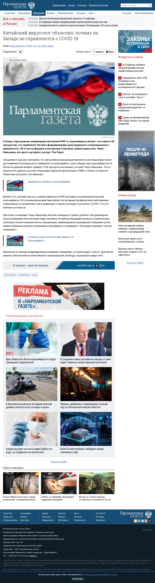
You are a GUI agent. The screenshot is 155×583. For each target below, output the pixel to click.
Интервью (63, 520)
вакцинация (24, 275)
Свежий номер (59, 5)
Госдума (126, 13)
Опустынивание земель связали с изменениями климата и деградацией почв (134, 228)
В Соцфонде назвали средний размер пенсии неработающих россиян (67, 22)
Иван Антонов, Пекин (18, 60)
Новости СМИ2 (58, 461)
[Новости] (98, 51)
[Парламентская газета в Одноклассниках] (146, 520)
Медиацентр (48, 520)
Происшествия (65, 13)
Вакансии (100, 520)
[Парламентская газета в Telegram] (142, 520)
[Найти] (150, 5)
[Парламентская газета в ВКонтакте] (139, 520)
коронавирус (10, 275)
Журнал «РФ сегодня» (99, 5)
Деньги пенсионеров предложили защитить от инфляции (61, 18)
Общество (38, 13)
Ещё (91, 13)
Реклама (100, 517)
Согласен (77, 579)
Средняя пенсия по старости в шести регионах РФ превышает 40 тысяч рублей (73, 25)
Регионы (78, 517)
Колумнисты (80, 520)
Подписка (82, 5)
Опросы (62, 513)
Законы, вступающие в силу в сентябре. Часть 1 (132, 96)
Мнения (61, 517)
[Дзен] (110, 51)
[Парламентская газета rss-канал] (135, 520)
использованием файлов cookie (100, 574)
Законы (71, 5)
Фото (76, 513)
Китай (35, 275)
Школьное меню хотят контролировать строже (131, 240)
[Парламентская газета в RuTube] (149, 520)
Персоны (46, 517)
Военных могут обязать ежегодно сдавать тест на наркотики (132, 251)
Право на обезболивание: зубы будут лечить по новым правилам (134, 120)
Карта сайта (147, 530)
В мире (50, 13)
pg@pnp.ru (33, 556)
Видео (45, 513)
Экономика (24, 13)
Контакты (100, 513)
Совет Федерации (143, 13)
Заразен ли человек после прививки (49, 181)
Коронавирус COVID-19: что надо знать (32, 46)
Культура (81, 13)
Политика (10, 13)
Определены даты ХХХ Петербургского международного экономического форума (132, 82)
